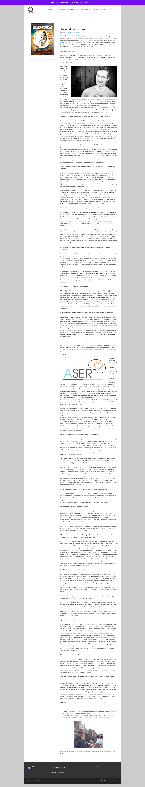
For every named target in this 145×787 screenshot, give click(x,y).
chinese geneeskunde (107, 751)
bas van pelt (98, 751)
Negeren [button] (91, 2)
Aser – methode (98, 38)
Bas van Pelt (81, 36)
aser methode (91, 751)
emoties (65, 753)
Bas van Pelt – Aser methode (72, 29)
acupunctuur (80, 751)
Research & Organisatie (83, 9)
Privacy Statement (102, 767)
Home (50, 9)
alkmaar (86, 751)
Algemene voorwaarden (80, 767)
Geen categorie (70, 751)
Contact (104, 9)
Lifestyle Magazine (60, 9)
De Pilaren (71, 9)
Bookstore (96, 9)
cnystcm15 (77, 32)
